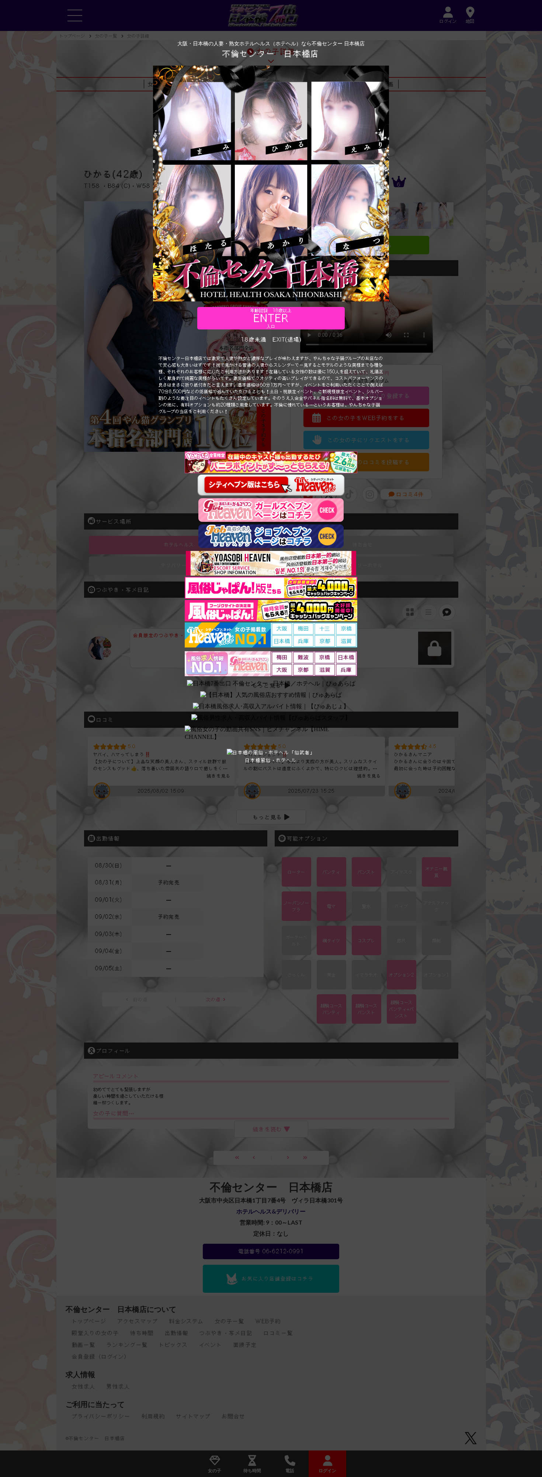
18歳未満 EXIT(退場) (271, 339)
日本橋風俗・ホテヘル (271, 760)
